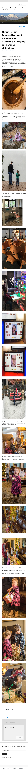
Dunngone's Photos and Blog (13, 8)
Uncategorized (14, 715)
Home (3, 22)
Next (24, 26)
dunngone (20, 715)
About (8, 22)
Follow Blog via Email (7, 744)
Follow (4, 754)
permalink (9, 717)
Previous (20, 26)
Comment (20, 737)
